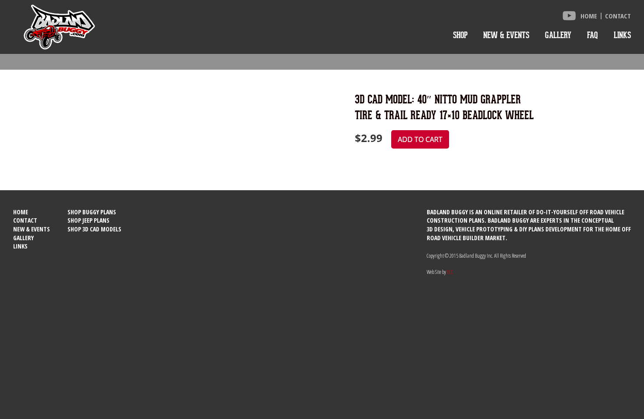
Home (588, 15)
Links (622, 35)
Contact (618, 15)
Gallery (558, 35)
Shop (460, 35)
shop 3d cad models (94, 229)
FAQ (592, 35)
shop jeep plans (88, 220)
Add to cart (420, 139)
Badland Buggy (59, 27)
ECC (450, 272)
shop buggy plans (91, 212)
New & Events (506, 35)
